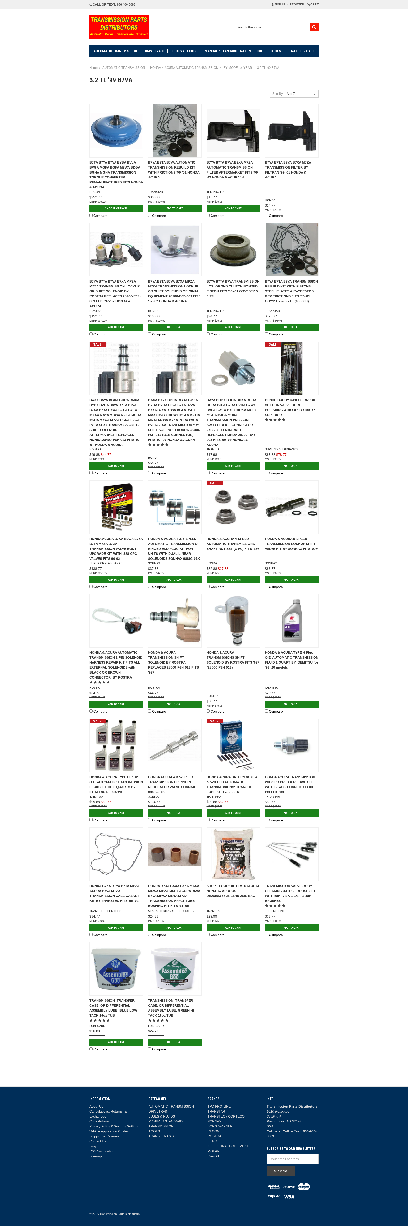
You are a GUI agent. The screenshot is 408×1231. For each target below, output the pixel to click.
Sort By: (278, 94)
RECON (213, 1131)
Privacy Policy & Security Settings (114, 1126)
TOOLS (275, 51)
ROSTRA (214, 1136)
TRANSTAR (216, 1111)
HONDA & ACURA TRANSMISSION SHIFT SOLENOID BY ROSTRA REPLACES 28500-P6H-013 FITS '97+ (173, 662)
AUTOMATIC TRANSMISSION (115, 51)
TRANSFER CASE (301, 51)
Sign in (279, 4)
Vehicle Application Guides (109, 1131)
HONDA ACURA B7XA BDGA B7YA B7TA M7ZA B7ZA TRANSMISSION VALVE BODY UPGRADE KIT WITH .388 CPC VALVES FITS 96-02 (116, 549)
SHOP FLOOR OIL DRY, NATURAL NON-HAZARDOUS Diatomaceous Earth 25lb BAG (233, 891)
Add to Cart (174, 208)
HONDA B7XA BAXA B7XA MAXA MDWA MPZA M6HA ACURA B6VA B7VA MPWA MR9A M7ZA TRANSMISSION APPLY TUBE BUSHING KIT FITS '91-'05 (174, 896)
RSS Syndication (101, 1151)
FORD (212, 1141)
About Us (96, 1106)
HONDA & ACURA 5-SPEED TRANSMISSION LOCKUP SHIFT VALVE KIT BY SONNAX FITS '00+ (291, 544)
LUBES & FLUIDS (184, 51)
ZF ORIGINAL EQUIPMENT (228, 1146)
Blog (92, 1146)
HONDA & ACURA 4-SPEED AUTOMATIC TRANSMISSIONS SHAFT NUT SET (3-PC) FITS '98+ (233, 544)
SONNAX (214, 1121)
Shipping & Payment (104, 1136)
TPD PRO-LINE (219, 1106)
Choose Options (116, 208)
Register (297, 4)
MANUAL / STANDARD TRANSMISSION (233, 51)
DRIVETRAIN (154, 51)
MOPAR (213, 1151)
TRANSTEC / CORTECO (226, 1116)
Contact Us (97, 1141)
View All (213, 1156)
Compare (100, 215)
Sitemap (95, 1156)
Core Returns (99, 1121)
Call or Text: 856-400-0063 (113, 4)
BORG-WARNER (220, 1126)
